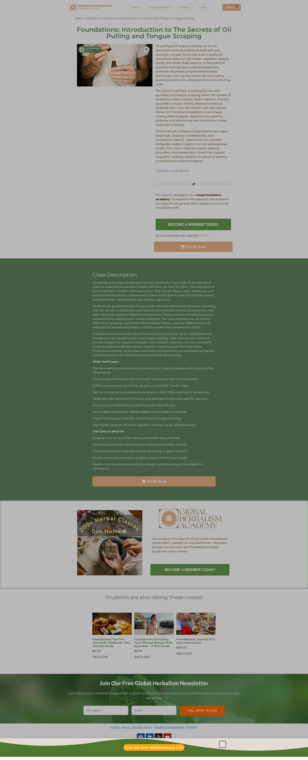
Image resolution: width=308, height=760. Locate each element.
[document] (154, 380)
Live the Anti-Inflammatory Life (154, 747)
